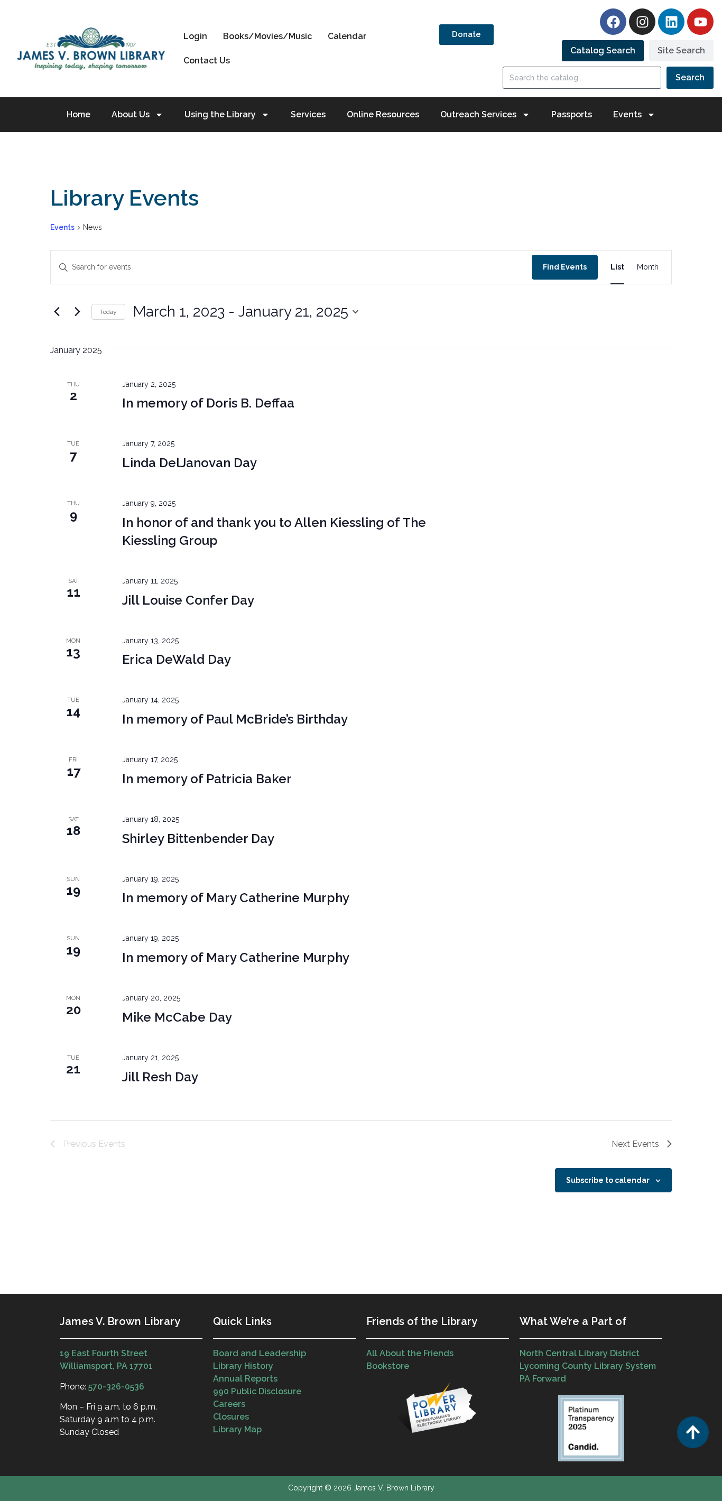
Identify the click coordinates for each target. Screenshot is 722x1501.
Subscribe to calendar (608, 1180)
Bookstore (387, 1366)
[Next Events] (77, 311)
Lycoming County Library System (588, 1366)
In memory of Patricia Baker (207, 778)
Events (62, 227)
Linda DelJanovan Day (189, 462)
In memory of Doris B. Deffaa (208, 403)
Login (195, 36)
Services (308, 114)
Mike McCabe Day (177, 1017)
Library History (243, 1366)
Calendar (347, 36)
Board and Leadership (259, 1353)
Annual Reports (245, 1379)
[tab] (603, 50)
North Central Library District (580, 1353)
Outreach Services (478, 114)
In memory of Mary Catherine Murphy (235, 897)
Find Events (565, 267)
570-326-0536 (116, 1387)
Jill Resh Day (160, 1077)
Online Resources (383, 114)
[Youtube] (700, 21)
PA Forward (543, 1379)
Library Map (237, 1429)
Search (690, 77)
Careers (229, 1404)
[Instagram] (642, 21)
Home (78, 114)
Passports (571, 114)
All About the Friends (409, 1353)
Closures (231, 1417)
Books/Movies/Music (267, 36)
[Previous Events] (56, 311)
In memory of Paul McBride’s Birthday (235, 719)
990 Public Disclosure (257, 1391)
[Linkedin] (671, 21)
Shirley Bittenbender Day (198, 838)
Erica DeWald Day (176, 659)
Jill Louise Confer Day (188, 600)
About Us (131, 114)
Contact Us (206, 60)
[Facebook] (613, 21)
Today (108, 312)
